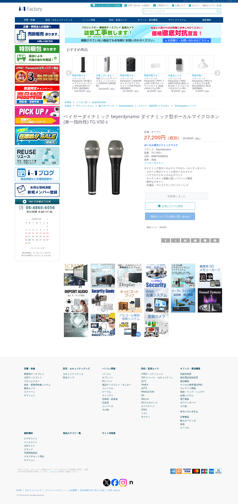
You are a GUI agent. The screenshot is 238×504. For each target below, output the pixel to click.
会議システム (187, 395)
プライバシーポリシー (55, 490)
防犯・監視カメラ (118, 20)
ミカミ (144, 413)
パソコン (106, 374)
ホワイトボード (188, 402)
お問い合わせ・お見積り (139, 5)
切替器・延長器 (110, 399)
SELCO (145, 399)
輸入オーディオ (188, 420)
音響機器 (184, 417)
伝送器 (105, 402)
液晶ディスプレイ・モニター (116, 384)
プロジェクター (32, 381)
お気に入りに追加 (172, 206)
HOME (19, 490)
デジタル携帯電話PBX (191, 384)
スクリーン (29, 392)
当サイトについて (33, 490)
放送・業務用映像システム (37, 384)
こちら (52, 472)
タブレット (107, 377)
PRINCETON (147, 392)
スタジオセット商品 (34, 456)
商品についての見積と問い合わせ (170, 216)
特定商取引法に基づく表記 (92, 490)
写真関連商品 (30, 453)
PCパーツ (107, 381)
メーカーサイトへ (153, 163)
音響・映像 (29, 20)
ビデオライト (30, 438)
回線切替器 (185, 374)
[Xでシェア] (175, 240)
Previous (68, 73)
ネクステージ (148, 406)
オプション (29, 395)
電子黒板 (184, 399)
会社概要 (73, 490)
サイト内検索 (108, 433)
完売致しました (177, 196)
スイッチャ (107, 395)
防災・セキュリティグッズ (59, 20)
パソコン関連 (88, 20)
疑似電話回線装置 (189, 377)
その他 (105, 409)
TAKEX (144, 384)
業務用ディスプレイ (34, 374)
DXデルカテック (149, 402)
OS (142, 395)
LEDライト (29, 445)
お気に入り (180, 5)
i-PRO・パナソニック (152, 374)
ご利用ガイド (163, 5)
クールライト (30, 442)
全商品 (68, 102)
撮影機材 (206, 20)
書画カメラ (29, 388)
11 (33, 233)
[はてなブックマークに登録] (185, 240)
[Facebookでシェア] (165, 240)
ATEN (144, 409)
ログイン (196, 5)
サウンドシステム (177, 20)
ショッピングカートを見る (108, 5)
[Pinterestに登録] (195, 240)
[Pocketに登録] (205, 240)
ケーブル (106, 392)
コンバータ (107, 406)
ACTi (143, 381)
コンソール (107, 388)
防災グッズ (68, 377)
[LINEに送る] (214, 240)
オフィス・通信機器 (148, 20)
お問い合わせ (114, 490)
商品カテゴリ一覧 (210, 5)
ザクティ (145, 416)
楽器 (182, 424)
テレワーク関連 (188, 388)
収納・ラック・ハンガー (192, 392)
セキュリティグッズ (73, 374)
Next (217, 73)
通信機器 (184, 381)
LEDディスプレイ (33, 377)
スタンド (28, 449)
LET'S (144, 388)
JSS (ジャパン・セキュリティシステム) (161, 377)
